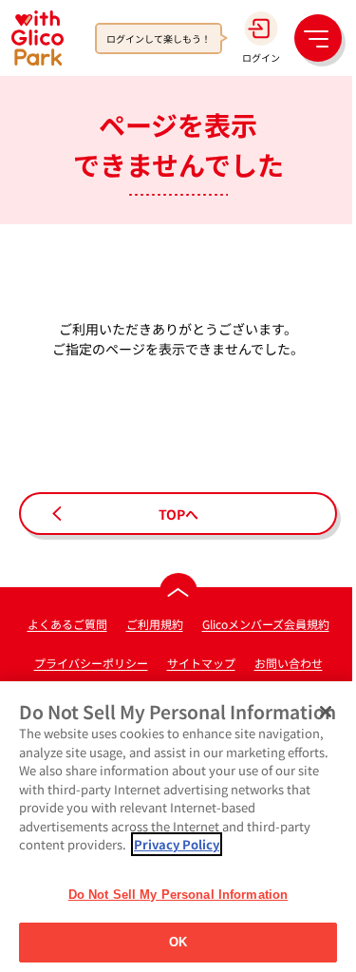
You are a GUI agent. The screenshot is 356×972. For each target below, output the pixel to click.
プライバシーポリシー (91, 663)
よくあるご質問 (67, 624)
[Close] (326, 712)
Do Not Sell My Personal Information (178, 894)
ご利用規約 (154, 624)
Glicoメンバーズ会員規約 (265, 624)
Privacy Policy (176, 844)
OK (178, 942)
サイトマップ (201, 663)
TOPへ (178, 514)
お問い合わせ (288, 663)
